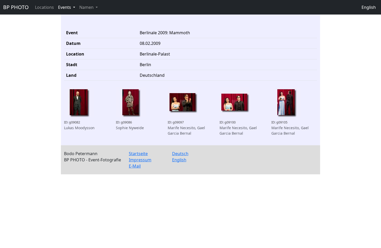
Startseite (138, 153)
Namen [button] (87, 7)
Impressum (140, 160)
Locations (44, 7)
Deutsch (180, 153)
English (369, 7)
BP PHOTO (16, 7)
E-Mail (135, 166)
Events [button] (65, 7)
